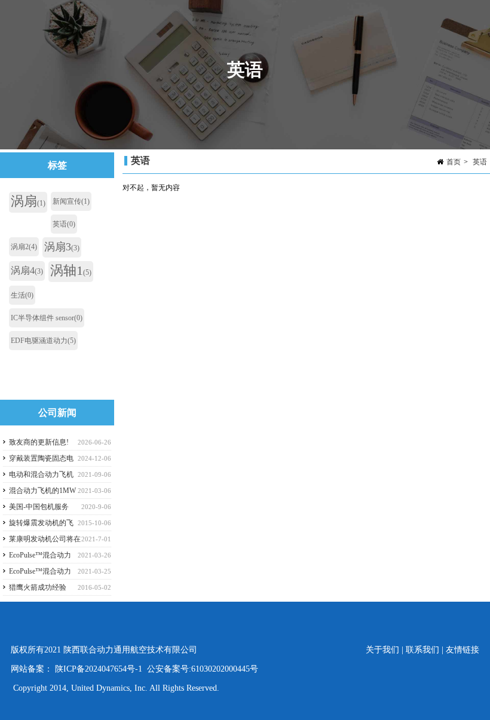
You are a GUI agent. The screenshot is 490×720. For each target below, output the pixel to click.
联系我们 (422, 649)
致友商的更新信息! (39, 442)
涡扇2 (24, 247)
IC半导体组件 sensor (46, 318)
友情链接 (462, 649)
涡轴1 (70, 270)
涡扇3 (61, 247)
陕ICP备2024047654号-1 (98, 668)
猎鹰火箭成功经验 (37, 587)
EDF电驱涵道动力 (43, 340)
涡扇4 (27, 270)
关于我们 (384, 649)
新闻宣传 (71, 201)
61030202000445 (220, 668)
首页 (453, 162)
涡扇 (28, 201)
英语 (480, 162)
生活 (22, 295)
